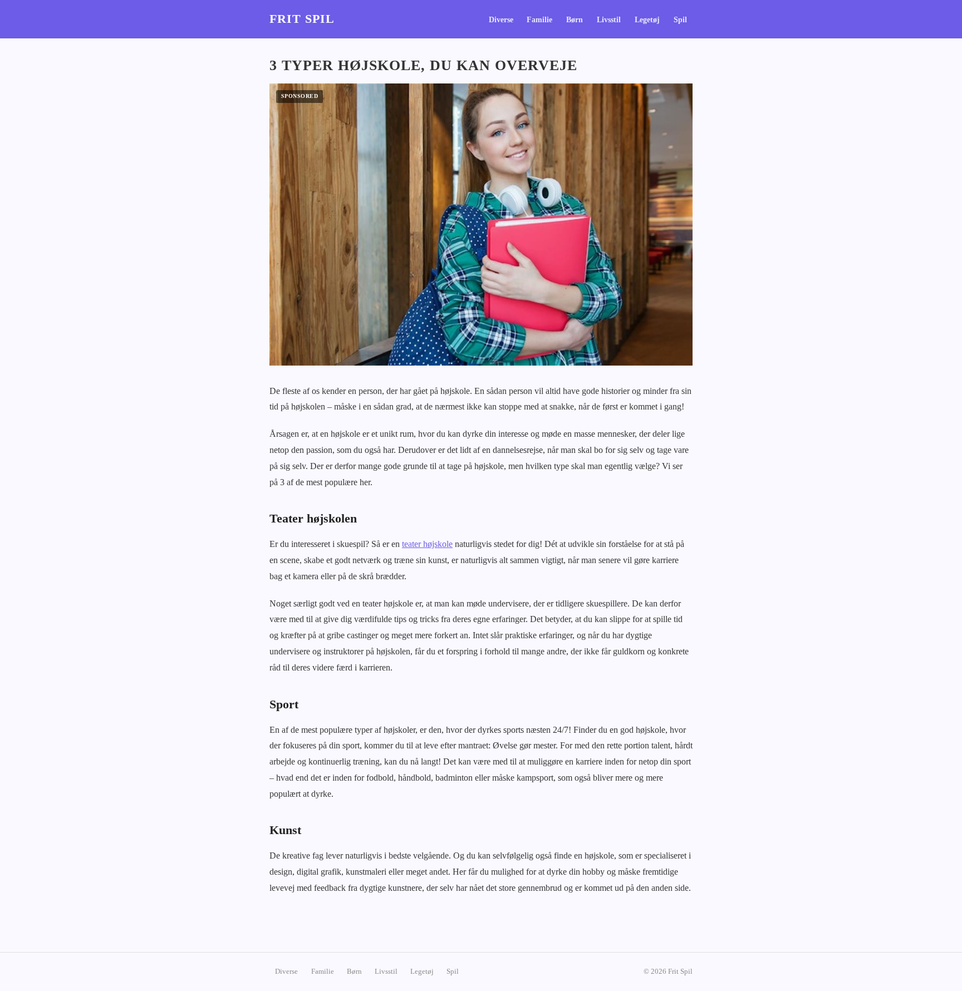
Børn (574, 20)
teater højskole (427, 544)
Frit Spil (302, 19)
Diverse (501, 20)
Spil (680, 20)
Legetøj (647, 20)
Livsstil (609, 20)
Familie (539, 20)
